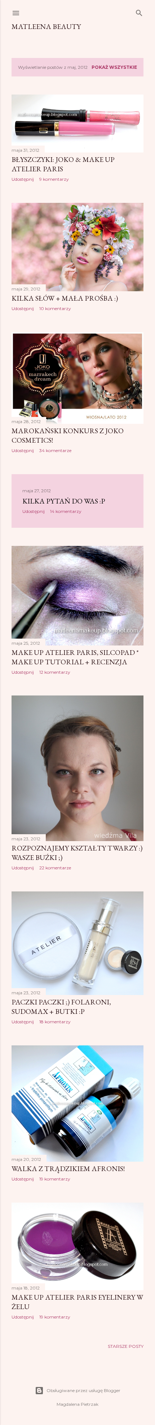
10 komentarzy (55, 308)
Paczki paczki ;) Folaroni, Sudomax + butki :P (61, 1006)
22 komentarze (55, 867)
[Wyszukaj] (139, 11)
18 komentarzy (55, 1021)
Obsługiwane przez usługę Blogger (83, 1390)
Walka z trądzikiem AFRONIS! (68, 1168)
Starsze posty (125, 1346)
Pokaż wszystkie (114, 67)
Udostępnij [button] (23, 179)
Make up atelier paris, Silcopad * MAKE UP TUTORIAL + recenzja (75, 657)
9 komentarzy (54, 179)
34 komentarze (55, 450)
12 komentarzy (54, 672)
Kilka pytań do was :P (63, 501)
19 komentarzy (54, 1179)
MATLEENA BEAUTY (46, 26)
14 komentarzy (65, 511)
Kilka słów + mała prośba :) (65, 298)
